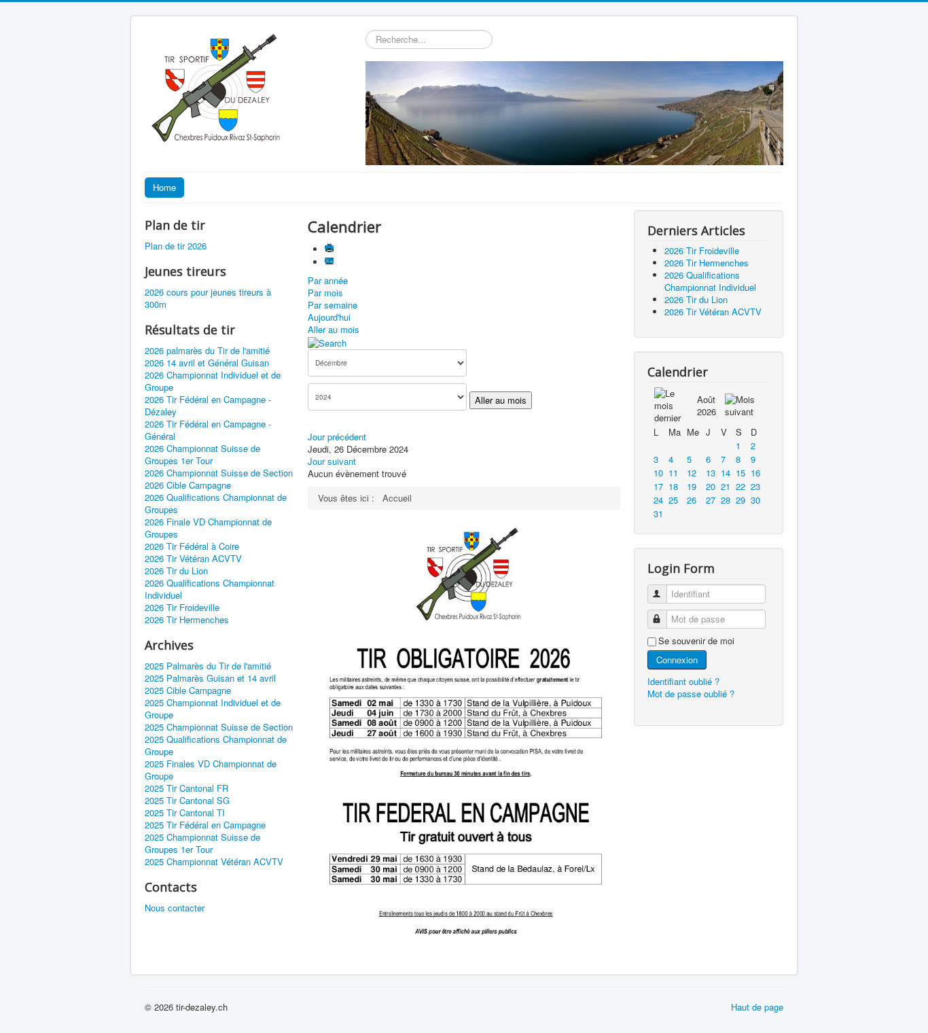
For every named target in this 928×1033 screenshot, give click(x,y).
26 (691, 499)
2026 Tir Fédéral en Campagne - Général (208, 430)
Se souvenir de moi (696, 641)
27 (710, 499)
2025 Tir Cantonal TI (185, 813)
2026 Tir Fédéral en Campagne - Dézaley (208, 405)
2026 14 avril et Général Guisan (207, 363)
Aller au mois (333, 329)
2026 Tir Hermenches (187, 620)
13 (710, 472)
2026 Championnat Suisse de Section (219, 473)
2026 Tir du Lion (176, 571)
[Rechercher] (327, 341)
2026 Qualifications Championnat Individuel (209, 589)
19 (691, 486)
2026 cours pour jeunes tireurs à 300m (208, 298)
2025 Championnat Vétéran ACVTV (214, 862)
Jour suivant (332, 461)
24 (658, 499)
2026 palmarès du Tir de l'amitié (207, 351)
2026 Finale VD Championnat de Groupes (208, 528)
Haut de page (757, 1006)
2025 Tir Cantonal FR (186, 788)
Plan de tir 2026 (176, 246)
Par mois (325, 292)
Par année (328, 280)
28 (725, 499)
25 (673, 499)
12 (691, 472)
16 (755, 472)
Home (164, 187)
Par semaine (332, 304)
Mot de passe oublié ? (690, 693)
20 (710, 486)
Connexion (677, 659)
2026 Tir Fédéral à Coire (192, 546)
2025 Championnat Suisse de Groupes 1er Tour (202, 843)
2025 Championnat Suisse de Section (219, 727)
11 (673, 472)
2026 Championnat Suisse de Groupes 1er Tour (202, 454)
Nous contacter (174, 908)
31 (658, 513)
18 (673, 486)
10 (658, 472)
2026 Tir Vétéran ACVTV (193, 559)
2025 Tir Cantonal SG (187, 800)
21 (725, 486)
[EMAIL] (330, 262)
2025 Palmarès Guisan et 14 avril (210, 678)
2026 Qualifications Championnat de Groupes (216, 503)
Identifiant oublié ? (683, 681)
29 (740, 499)
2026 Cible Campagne (188, 485)
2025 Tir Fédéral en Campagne (205, 825)
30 (755, 499)
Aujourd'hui (329, 317)
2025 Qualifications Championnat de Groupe (216, 745)
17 (658, 486)
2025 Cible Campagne (188, 690)
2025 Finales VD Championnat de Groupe (210, 770)
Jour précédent (337, 436)
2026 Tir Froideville (182, 607)
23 (755, 486)
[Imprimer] (330, 249)
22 (740, 486)
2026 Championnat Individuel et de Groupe (213, 381)
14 (725, 472)
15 (740, 472)
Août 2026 (706, 405)
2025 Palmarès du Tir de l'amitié (208, 666)
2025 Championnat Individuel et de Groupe (213, 709)
